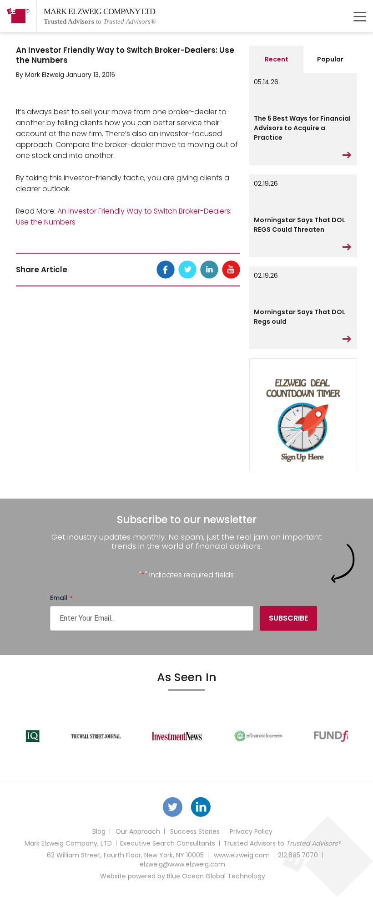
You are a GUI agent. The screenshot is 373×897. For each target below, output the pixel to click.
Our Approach (138, 831)
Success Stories (195, 831)
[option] (81, 736)
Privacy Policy (251, 831)
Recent (276, 59)
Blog (99, 831)
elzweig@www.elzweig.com (182, 864)
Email (61, 597)
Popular (330, 59)
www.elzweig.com (242, 855)
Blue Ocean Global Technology (216, 876)
